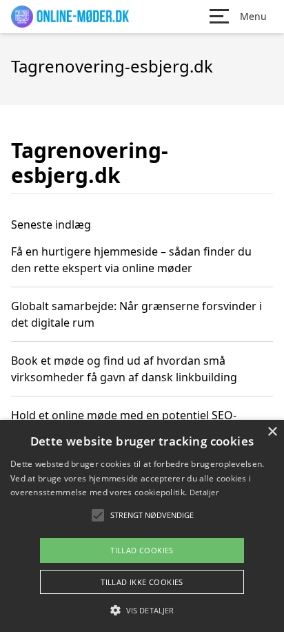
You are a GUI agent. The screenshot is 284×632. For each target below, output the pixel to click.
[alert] (142, 526)
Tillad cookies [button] (142, 550)
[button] (142, 610)
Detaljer (204, 492)
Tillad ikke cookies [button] (142, 582)
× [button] (272, 432)
